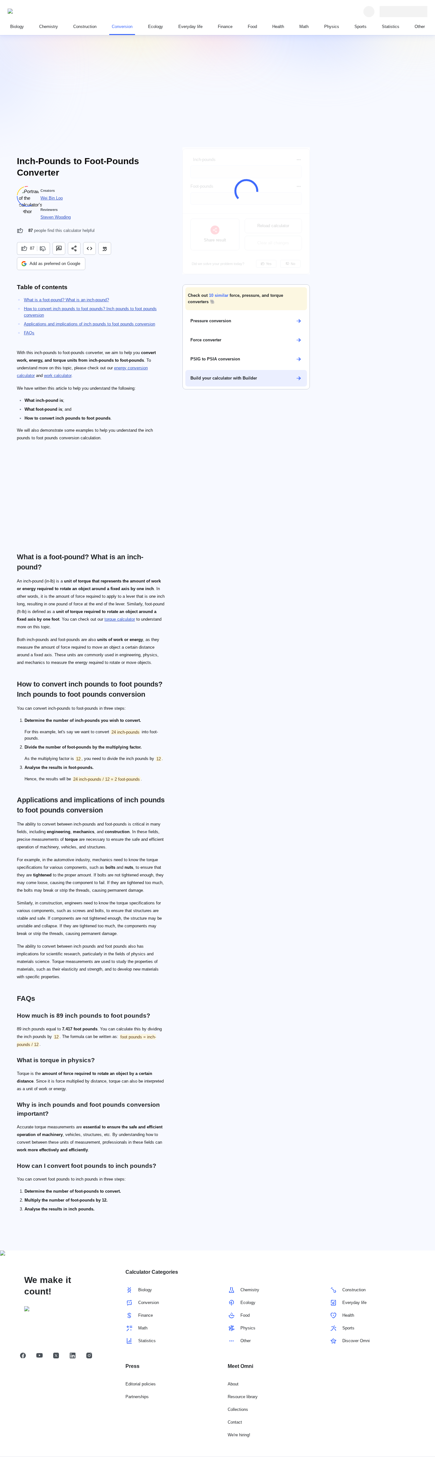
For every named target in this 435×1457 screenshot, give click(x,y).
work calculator (57, 375)
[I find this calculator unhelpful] (43, 248)
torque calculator (119, 619)
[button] (246, 298)
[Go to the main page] (37, 11)
